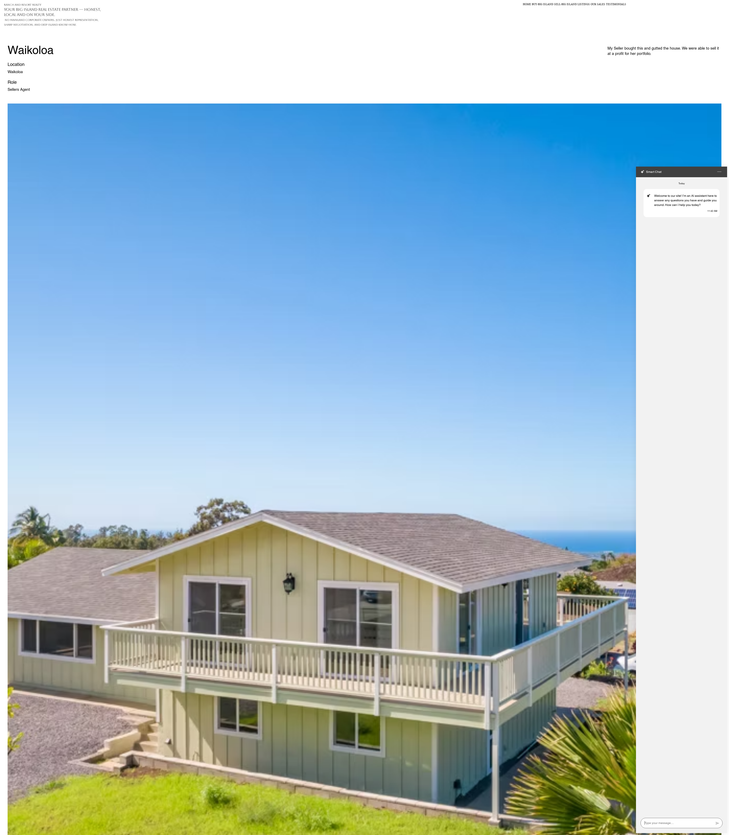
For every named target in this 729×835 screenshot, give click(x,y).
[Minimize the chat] (719, 172)
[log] (681, 496)
